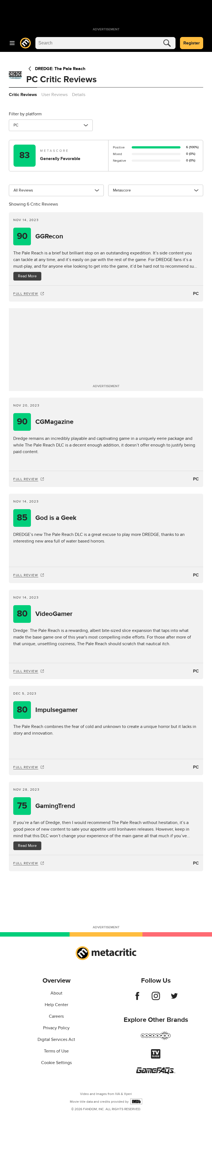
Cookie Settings (56, 1062)
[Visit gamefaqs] (155, 1072)
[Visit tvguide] (155, 1057)
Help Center (56, 1005)
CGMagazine (45, 421)
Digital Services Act (56, 1039)
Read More (27, 276)
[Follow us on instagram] (156, 998)
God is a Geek (46, 517)
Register (191, 43)
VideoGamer (45, 613)
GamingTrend (46, 806)
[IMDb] (136, 1101)
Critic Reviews (23, 94)
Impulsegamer (47, 710)
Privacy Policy (56, 1028)
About (56, 993)
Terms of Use (56, 1051)
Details (78, 94)
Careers (56, 1016)
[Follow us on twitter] (174, 998)
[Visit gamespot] (155, 1039)
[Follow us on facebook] (137, 998)
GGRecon (40, 236)
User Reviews (54, 94)
